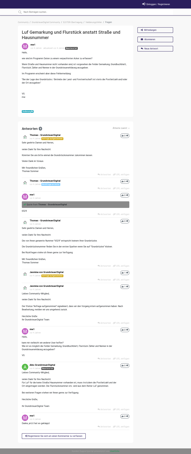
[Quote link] (25, 204)
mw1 (32, 44)
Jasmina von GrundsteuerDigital (46, 272)
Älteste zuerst (120, 128)
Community (23, 22)
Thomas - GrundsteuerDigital (45, 135)
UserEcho (114, 451)
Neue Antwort (151, 48)
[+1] (123, 135)
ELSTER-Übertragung (72, 22)
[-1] (127, 135)
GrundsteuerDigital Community (46, 22)
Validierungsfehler (94, 22)
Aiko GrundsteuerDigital (42, 365)
